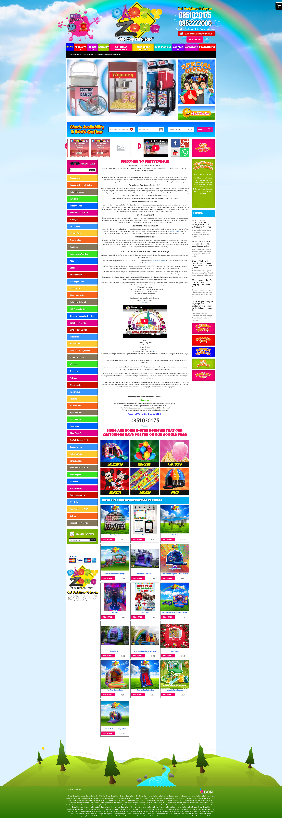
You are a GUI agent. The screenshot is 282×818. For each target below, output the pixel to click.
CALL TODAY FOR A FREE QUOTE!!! (144, 413)
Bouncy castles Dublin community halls (159, 814)
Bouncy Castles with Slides (81, 185)
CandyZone (191, 47)
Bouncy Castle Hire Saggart (140, 811)
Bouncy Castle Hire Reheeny (84, 811)
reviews (203, 206)
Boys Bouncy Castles (78, 329)
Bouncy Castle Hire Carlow (153, 798)
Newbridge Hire (76, 474)
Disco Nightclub (115, 535)
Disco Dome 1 (115, 651)
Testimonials (163, 47)
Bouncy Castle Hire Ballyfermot (158, 796)
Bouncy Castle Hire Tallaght (94, 814)
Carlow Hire (74, 481)
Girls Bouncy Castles (78, 322)
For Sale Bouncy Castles (80, 440)
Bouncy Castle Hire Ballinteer (115, 796)
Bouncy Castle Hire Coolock (150, 800)
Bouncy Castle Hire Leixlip (201, 805)
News (196, 814)
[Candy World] (203, 328)
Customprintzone (77, 281)
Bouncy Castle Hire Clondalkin (110, 800)
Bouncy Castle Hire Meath (150, 807)
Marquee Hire (75, 405)
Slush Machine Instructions (100, 816)
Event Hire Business (187, 814)
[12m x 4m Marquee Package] (79, 148)
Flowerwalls (75, 391)
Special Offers (76, 412)
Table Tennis (175, 535)
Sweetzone (74, 426)
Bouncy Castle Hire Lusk (92, 807)
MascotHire (200, 816)
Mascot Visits (75, 233)
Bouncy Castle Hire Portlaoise (129, 809)
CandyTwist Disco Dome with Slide (145, 651)
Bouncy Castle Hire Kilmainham (164, 805)
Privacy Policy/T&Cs (83, 816)
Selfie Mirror (75, 343)
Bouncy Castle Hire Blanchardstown (92, 798)
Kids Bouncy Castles (78, 309)
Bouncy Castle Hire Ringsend (103, 811)
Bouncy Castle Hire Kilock (183, 805)
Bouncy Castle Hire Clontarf (131, 800)
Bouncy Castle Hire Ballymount (179, 796)
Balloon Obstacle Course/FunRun (115, 729)
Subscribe (93, 540)
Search (200, 129)
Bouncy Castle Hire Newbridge (187, 807)
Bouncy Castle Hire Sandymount (160, 811)
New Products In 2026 (79, 212)
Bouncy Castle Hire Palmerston (85, 809)
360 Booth (114, 612)
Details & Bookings (138, 539)
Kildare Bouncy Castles (79, 522)
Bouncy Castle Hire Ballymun (200, 796)
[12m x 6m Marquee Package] (100, 148)
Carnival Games (76, 460)
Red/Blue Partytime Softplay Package (174, 612)
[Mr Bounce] (203, 364)
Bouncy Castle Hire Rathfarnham (190, 809)
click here (145, 302)
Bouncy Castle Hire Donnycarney (189, 800)
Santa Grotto (175, 651)
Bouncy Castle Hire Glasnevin (142, 803)
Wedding (73, 364)
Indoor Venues (76, 453)
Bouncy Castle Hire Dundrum (104, 803)
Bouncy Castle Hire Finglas (123, 803)
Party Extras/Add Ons (79, 254)
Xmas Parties (145, 612)
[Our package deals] (203, 148)
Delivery (103, 47)
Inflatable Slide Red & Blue (145, 690)
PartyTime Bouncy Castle (115, 690)
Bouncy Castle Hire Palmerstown (107, 809)
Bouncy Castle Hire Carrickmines (173, 798)
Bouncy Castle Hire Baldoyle (95, 796)
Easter (72, 267)
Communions (75, 371)
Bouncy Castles (76, 178)
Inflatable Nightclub (78, 302)
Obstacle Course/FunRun (80, 350)
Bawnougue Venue (77, 495)
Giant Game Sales (77, 433)
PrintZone (74, 247)
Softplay (73, 378)
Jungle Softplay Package (175, 690)
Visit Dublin (120, 816)
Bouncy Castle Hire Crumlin (169, 800)
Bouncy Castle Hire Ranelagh (149, 809)
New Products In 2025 (79, 467)
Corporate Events (77, 357)
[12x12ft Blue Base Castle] (121, 148)
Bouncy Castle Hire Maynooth (130, 807)
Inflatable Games (77, 192)
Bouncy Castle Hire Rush (122, 811)
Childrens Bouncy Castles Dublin (83, 316)
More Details (108, 539)
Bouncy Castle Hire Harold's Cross (188, 803)
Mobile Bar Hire (76, 385)
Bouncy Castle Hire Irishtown (124, 805)
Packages (74, 219)
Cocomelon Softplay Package (115, 574)
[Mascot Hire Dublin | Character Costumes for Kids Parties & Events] (114, 481)
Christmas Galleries (121, 48)
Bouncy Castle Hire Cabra (135, 798)
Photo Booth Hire (77, 295)
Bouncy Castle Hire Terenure (136, 814)
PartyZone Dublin (149, 263)
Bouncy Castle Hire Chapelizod (89, 800)
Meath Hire (74, 502)
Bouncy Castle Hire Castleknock (195, 798)
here (154, 351)
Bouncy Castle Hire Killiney (143, 805)
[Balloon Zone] (203, 340)
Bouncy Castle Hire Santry (180, 811)
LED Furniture (75, 419)
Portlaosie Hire (76, 488)
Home (69, 47)
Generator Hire (76, 447)
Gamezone (74, 336)
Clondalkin (176, 814)
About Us (92, 48)
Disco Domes (75, 226)
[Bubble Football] (203, 352)
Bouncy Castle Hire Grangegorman (164, 803)
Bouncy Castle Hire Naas (167, 807)
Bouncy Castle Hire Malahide (110, 807)
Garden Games (76, 205)
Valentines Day (76, 274)
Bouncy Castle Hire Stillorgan (199, 811)
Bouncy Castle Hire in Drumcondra (83, 805)
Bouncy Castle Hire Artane (76, 796)
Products (80, 47)
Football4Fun (207, 47)
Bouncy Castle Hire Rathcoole (169, 809)
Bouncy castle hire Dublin (85, 803)
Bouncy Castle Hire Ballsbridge (136, 796)
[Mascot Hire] (203, 375)
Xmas (72, 260)
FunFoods (74, 198)
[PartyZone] (114, 453)
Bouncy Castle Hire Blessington (115, 798)
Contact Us (178, 48)
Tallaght (112, 816)
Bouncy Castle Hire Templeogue (115, 814)
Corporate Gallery (143, 48)
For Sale (73, 398)
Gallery (73, 515)
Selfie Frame (145, 535)
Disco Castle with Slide (144, 574)
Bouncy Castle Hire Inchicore (104, 805)
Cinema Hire (75, 288)
